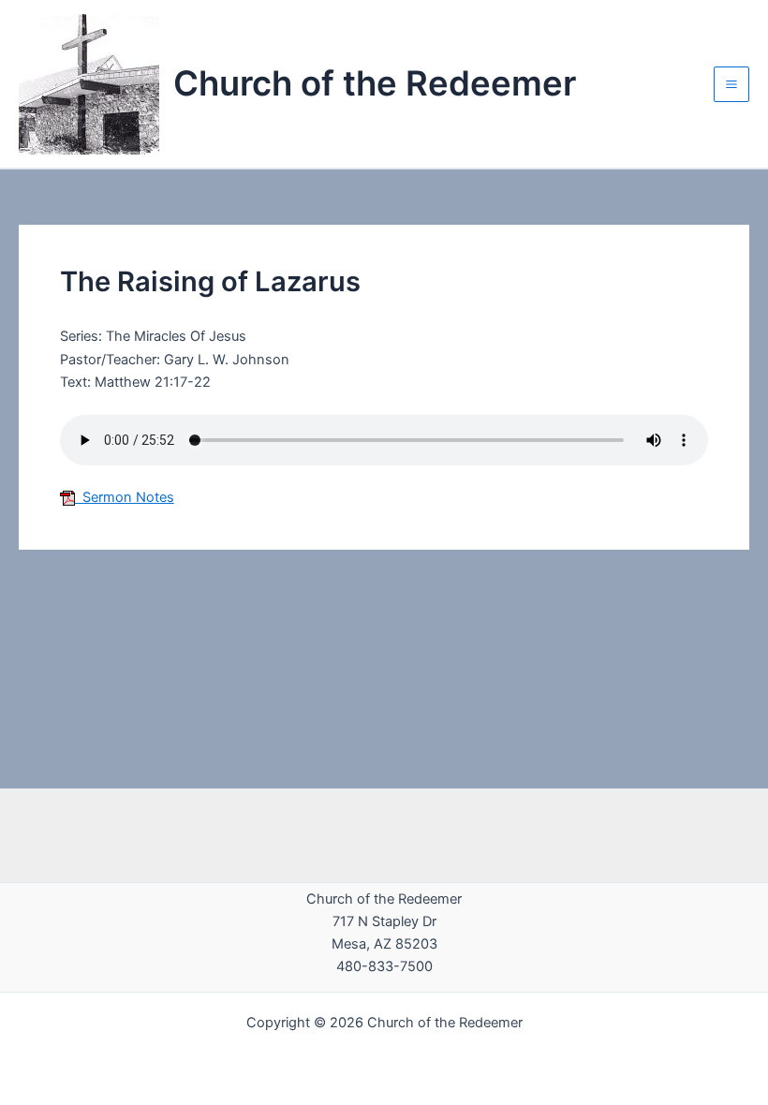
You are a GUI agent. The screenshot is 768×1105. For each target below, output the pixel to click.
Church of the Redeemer (374, 83)
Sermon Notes (124, 497)
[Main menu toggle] (731, 84)
